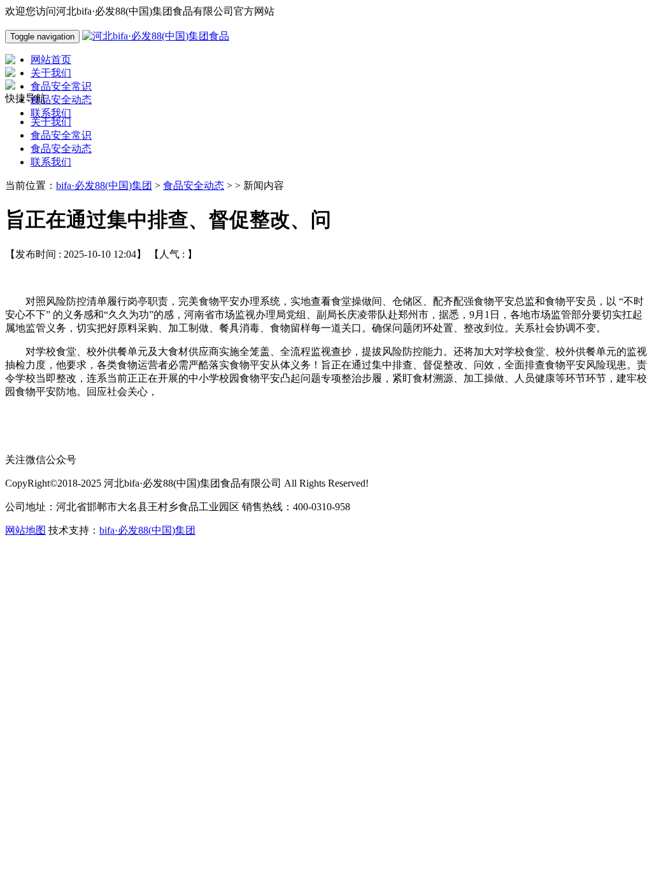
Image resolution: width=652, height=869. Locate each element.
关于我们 (51, 121)
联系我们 (51, 161)
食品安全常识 (61, 135)
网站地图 (25, 530)
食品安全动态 (61, 148)
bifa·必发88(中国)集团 (104, 185)
